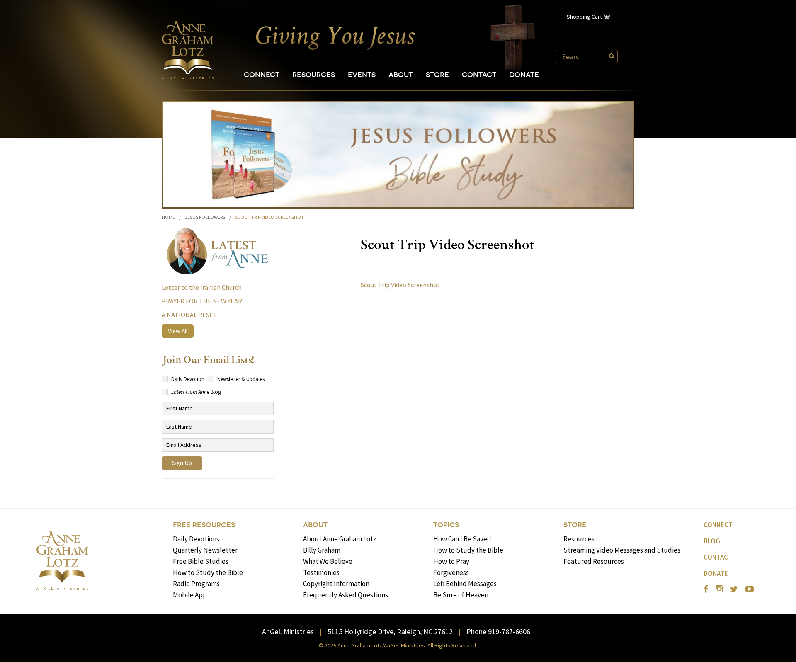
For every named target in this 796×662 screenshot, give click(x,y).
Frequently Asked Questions (345, 594)
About (400, 74)
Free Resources (204, 525)
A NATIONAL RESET (189, 314)
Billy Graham (321, 550)
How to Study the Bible (208, 572)
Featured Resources (593, 561)
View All (177, 331)
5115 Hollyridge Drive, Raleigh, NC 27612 (390, 631)
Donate (524, 74)
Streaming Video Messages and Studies (621, 550)
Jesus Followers (205, 217)
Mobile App (190, 594)
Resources (313, 74)
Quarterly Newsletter (205, 550)
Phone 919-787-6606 (498, 631)
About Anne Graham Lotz (339, 538)
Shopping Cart (584, 16)
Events (362, 74)
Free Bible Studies (200, 561)
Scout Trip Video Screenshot (400, 285)
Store (437, 74)
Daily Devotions (196, 538)
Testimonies (321, 572)
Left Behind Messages (465, 583)
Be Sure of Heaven (460, 594)
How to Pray (451, 561)
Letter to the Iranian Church (202, 287)
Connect (261, 74)
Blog (712, 541)
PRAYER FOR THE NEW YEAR (202, 301)
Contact (479, 74)
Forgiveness (451, 572)
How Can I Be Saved (462, 538)
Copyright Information (336, 583)
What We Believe (327, 561)
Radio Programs (196, 583)
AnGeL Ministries (288, 631)
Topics (446, 525)
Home (168, 217)
